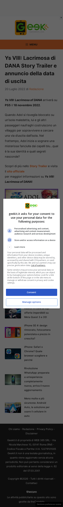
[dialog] (31, 253)
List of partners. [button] (38, 265)
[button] (31, 247)
